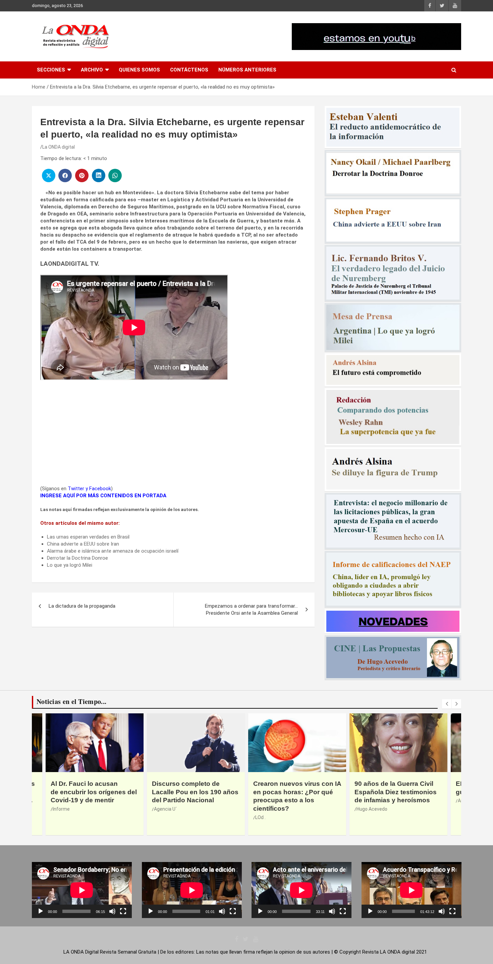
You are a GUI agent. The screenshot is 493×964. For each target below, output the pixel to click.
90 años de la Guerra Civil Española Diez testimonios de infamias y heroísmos (395, 792)
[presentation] (446, 704)
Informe (61, 809)
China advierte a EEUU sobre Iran (83, 544)
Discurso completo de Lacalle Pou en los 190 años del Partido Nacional (195, 792)
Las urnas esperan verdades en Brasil (88, 537)
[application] (82, 890)
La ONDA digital (58, 147)
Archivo (92, 70)
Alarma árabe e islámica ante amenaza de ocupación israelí (112, 551)
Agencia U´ (165, 809)
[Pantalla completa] (123, 911)
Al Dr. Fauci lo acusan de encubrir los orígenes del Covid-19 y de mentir (94, 792)
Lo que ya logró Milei (69, 565)
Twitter (76, 489)
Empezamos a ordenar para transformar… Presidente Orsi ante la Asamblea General (251, 609)
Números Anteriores (247, 70)
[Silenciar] (112, 911)
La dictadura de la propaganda (82, 606)
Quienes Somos (139, 70)
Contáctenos (189, 70)
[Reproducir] (40, 911)
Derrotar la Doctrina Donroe (77, 558)
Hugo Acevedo (372, 809)
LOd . (260, 817)
